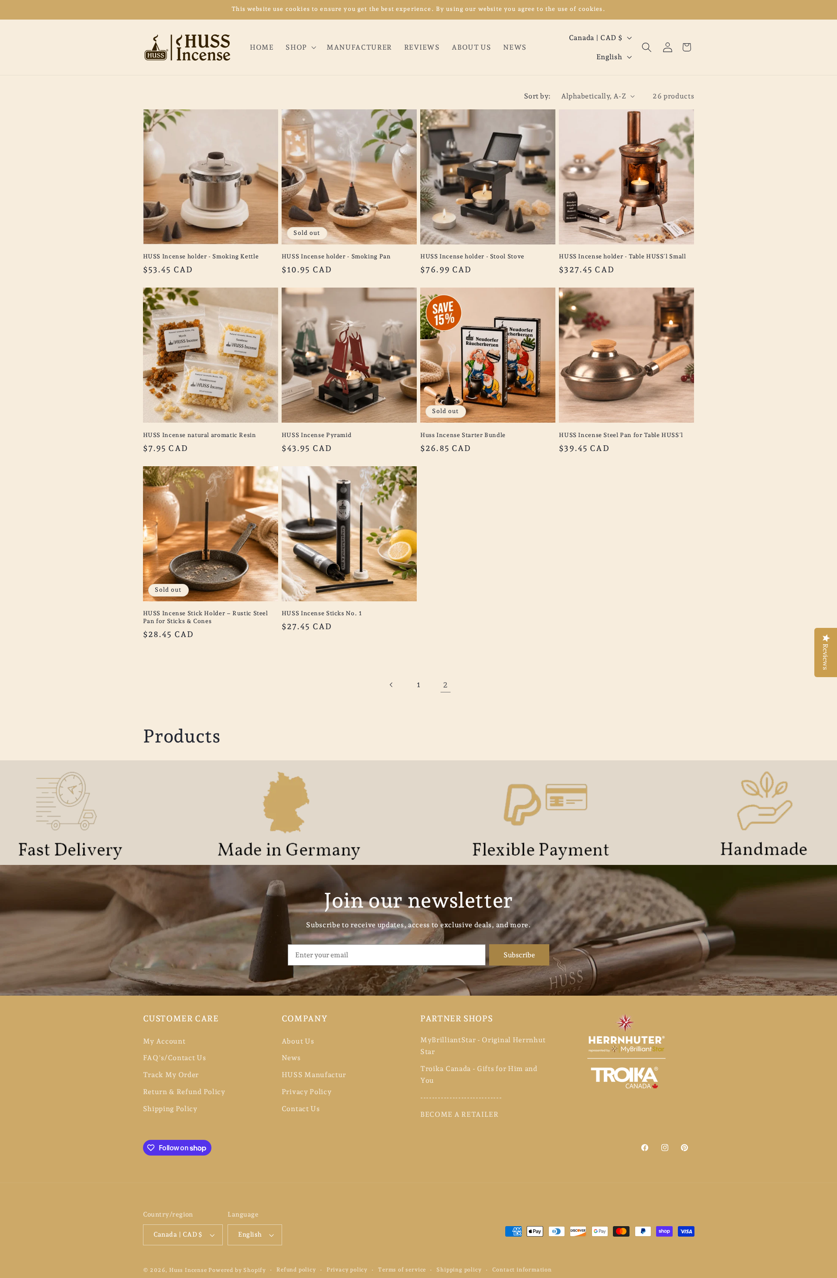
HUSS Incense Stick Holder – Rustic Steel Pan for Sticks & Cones (205, 617)
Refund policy (296, 1269)
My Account (164, 1041)
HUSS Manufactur (314, 1075)
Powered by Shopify (237, 1270)
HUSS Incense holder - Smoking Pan (336, 256)
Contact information (522, 1269)
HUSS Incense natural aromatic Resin (199, 434)
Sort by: (537, 96)
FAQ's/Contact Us (174, 1058)
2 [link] (445, 684)
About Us (298, 1041)
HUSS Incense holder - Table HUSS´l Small (622, 256)
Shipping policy (458, 1269)
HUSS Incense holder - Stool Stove (472, 256)
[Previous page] (392, 685)
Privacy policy (347, 1269)
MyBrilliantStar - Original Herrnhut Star (483, 1046)
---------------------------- (461, 1097)
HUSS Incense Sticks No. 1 (322, 613)
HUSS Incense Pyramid (317, 434)
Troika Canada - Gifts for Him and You (479, 1074)
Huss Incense (188, 1270)
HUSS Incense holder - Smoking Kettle (201, 256)
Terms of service (402, 1269)
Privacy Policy (307, 1092)
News (291, 1058)
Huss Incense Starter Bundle (463, 434)
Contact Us (301, 1109)
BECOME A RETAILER (459, 1114)
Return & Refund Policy (184, 1092)
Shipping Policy (170, 1109)
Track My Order (171, 1075)
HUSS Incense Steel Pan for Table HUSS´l (621, 434)
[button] (299, 47)
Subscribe (519, 955)
